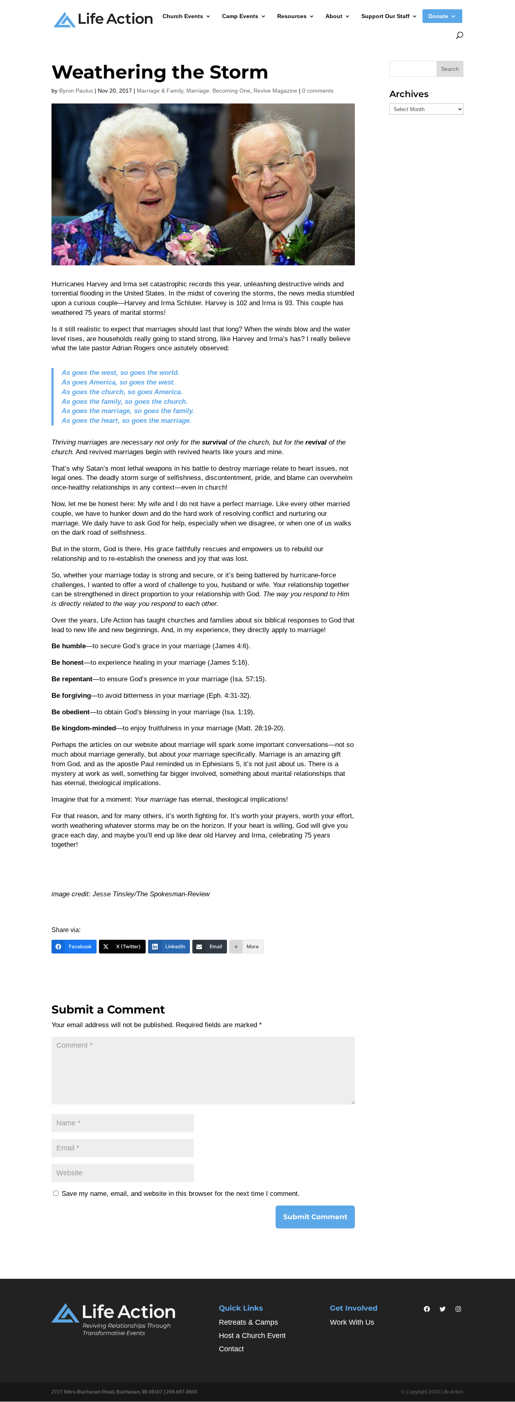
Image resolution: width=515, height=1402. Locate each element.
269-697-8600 (182, 1392)
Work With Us (352, 1322)
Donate (438, 16)
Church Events (183, 16)
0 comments (318, 90)
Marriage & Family (160, 90)
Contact (231, 1349)
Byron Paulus (76, 90)
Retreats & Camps (248, 1322)
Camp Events (240, 16)
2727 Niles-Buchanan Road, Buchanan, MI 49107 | (109, 1392)
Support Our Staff (385, 16)
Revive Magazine (275, 90)
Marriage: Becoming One (218, 90)
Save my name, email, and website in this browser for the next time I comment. (181, 1193)
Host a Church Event (252, 1336)
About (333, 16)
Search (450, 69)
